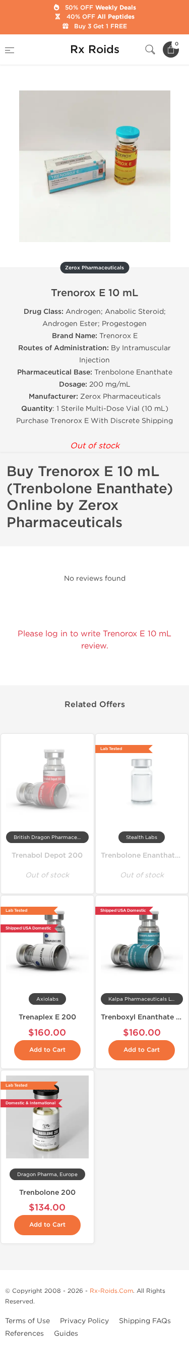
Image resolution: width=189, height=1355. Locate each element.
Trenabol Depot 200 (47, 855)
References (24, 1333)
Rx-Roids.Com (111, 1290)
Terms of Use (27, 1321)
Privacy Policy (84, 1321)
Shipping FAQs (145, 1321)
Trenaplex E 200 (47, 1017)
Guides (66, 1333)
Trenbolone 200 (47, 1192)
